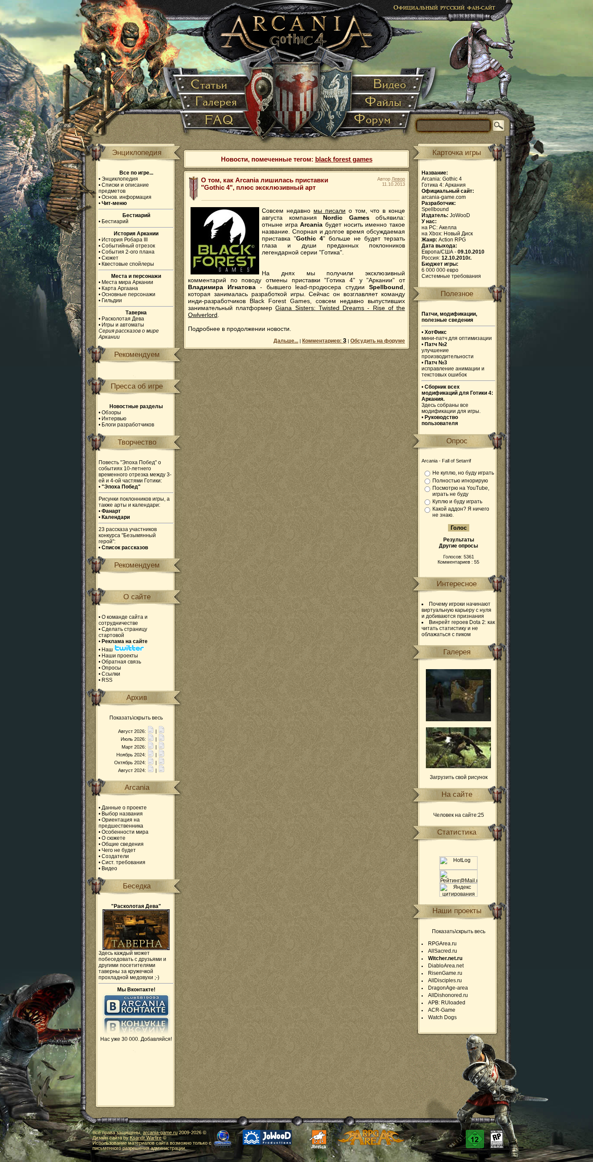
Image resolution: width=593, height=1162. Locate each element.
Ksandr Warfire (145, 1137)
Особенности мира (125, 832)
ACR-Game (441, 1010)
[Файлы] (384, 102)
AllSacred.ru (442, 951)
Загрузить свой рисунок (459, 777)
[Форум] (377, 123)
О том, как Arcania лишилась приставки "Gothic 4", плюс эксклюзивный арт (264, 183)
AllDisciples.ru (445, 980)
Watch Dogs (442, 1017)
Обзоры (111, 412)
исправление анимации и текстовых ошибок (453, 369)
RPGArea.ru (442, 944)
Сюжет (110, 258)
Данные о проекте (124, 808)
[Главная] (297, 73)
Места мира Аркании (127, 282)
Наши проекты (120, 656)
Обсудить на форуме (377, 341)
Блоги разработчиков (128, 425)
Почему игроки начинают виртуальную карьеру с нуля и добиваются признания (456, 610)
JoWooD (460, 215)
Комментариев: (324, 341)
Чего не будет (119, 850)
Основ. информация (127, 197)
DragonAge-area (448, 988)
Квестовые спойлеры (128, 264)
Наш (108, 650)
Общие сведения (123, 844)
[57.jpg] (458, 719)
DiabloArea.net (446, 966)
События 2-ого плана (128, 252)
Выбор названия (122, 814)
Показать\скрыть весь (136, 718)
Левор (398, 179)
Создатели (115, 856)
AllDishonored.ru (448, 995)
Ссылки (111, 674)
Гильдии (112, 300)
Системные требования (451, 276)
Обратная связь (121, 662)
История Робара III (125, 240)
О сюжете (113, 838)
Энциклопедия (120, 179)
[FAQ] (215, 123)
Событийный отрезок (128, 246)
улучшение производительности (448, 350)
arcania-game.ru (160, 1132)
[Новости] (150, 731)
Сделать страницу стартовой (123, 632)
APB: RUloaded (446, 1003)
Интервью (114, 419)
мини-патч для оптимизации (457, 335)
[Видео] (387, 84)
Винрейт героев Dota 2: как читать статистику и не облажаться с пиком (458, 628)
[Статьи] (211, 84)
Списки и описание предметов (124, 188)
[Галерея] (214, 102)
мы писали (329, 210)
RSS (107, 680)
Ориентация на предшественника (121, 823)
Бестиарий (115, 221)
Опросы (111, 668)
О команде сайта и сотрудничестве (123, 620)
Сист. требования (123, 862)
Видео (109, 868)
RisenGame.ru (445, 973)
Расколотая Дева (123, 319)
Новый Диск (458, 234)
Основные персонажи (128, 294)
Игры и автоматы (123, 325)
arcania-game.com (444, 197)
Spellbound (435, 209)
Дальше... (285, 341)
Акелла (448, 227)
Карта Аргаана (120, 288)
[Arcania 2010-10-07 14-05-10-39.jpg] (458, 766)
